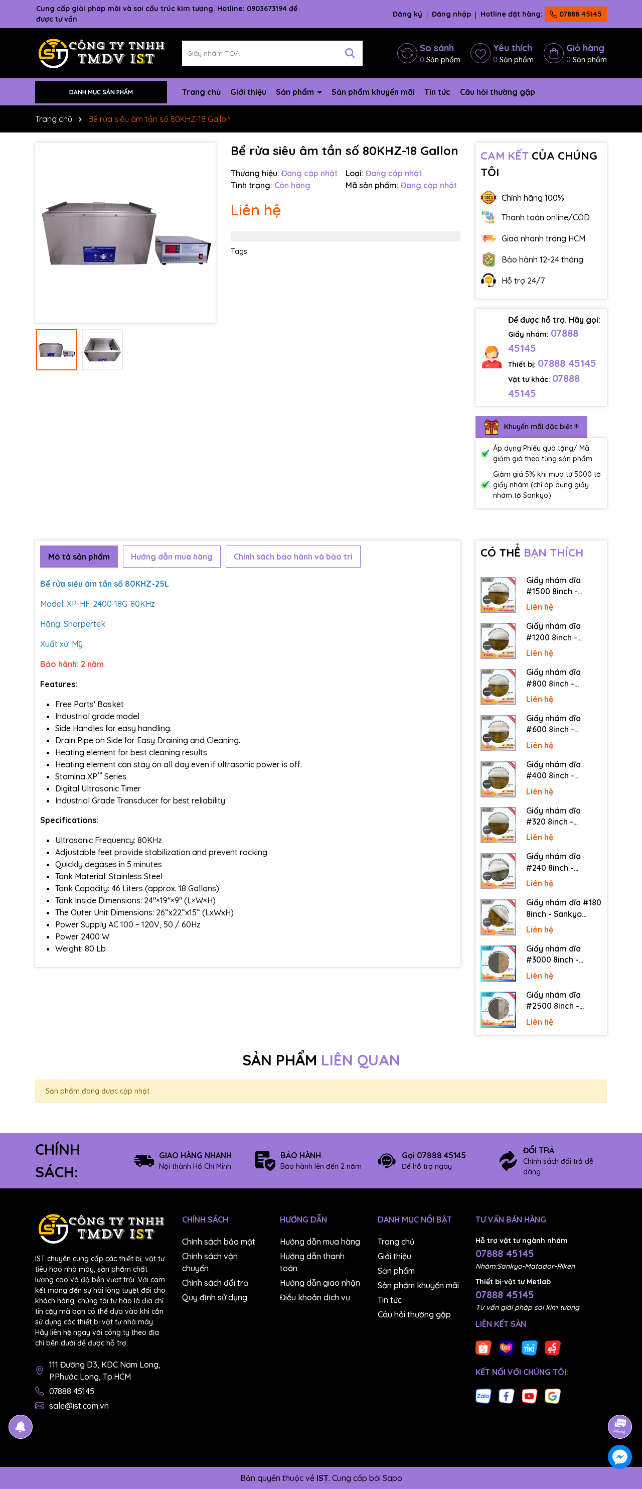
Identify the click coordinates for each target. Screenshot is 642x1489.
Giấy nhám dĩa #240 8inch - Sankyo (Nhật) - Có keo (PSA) (562, 862)
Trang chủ (201, 92)
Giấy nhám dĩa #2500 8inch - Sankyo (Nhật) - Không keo (556, 1001)
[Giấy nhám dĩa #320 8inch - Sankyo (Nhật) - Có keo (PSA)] (498, 825)
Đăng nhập (451, 14)
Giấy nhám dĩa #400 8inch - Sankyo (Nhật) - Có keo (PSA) (562, 770)
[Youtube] (530, 1395)
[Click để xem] (125, 233)
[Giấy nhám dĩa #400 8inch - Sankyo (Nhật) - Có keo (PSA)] (498, 779)
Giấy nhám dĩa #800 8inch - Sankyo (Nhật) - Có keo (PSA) (562, 678)
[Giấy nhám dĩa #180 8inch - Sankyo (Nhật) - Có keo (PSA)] (498, 917)
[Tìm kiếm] (350, 53)
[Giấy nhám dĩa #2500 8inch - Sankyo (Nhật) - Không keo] (498, 1010)
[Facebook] (507, 1395)
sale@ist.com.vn (79, 1406)
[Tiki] (530, 1346)
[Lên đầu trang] (620, 1399)
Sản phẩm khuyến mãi (373, 92)
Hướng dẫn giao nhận (320, 1283)
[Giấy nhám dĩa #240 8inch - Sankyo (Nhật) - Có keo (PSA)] (498, 871)
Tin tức (437, 92)
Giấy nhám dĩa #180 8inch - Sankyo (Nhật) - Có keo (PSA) (563, 908)
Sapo (392, 1478)
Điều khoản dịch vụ (315, 1297)
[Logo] (101, 52)
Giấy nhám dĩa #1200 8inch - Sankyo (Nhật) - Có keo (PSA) (562, 632)
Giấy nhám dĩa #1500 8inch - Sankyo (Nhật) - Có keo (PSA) (562, 586)
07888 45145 (579, 14)
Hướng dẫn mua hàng (320, 1242)
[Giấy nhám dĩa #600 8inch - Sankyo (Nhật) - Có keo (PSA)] (498, 733)
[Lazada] (507, 1346)
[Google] (553, 1395)
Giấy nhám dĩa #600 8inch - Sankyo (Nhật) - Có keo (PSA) (562, 724)
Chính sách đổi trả (215, 1283)
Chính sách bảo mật (218, 1242)
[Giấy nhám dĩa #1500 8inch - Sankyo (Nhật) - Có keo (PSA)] (498, 595)
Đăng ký (407, 14)
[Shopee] (483, 1346)
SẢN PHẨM (321, 1059)
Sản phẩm (296, 92)
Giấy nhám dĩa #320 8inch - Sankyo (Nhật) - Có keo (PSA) (562, 816)
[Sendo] (553, 1346)
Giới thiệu (248, 92)
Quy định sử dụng (214, 1297)
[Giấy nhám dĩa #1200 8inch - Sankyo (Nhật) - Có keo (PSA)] (498, 641)
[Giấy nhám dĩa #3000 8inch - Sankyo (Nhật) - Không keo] (498, 963)
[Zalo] (483, 1395)
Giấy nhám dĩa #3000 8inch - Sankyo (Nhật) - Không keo (556, 954)
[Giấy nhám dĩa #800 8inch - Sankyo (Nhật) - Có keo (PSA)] (498, 687)
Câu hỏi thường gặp (497, 92)
